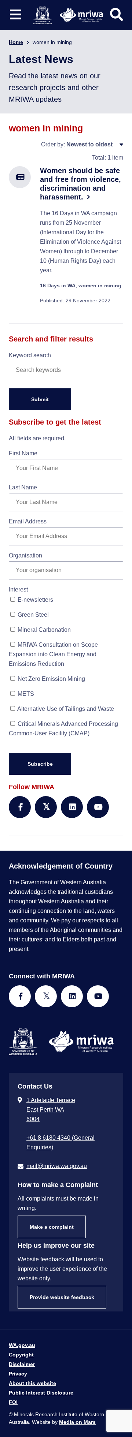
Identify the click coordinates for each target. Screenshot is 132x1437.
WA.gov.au (22, 1345)
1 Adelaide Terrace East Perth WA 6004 (50, 1109)
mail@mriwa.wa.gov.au (56, 1166)
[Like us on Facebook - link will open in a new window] (20, 996)
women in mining (99, 285)
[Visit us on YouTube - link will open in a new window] (98, 996)
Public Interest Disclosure (41, 1393)
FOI (13, 1402)
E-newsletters (34, 600)
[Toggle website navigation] (15, 15)
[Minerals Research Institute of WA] (68, 14)
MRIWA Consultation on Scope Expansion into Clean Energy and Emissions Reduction (53, 654)
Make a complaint (52, 1227)
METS (25, 694)
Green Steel (32, 615)
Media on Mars (77, 1422)
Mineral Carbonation (43, 630)
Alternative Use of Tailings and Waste (65, 709)
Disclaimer (22, 1364)
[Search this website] (116, 14)
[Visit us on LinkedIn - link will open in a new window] (72, 996)
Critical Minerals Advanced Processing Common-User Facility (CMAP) (63, 728)
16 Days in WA (58, 285)
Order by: (53, 144)
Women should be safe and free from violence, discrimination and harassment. (80, 184)
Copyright (21, 1355)
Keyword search (30, 355)
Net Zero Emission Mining (50, 679)
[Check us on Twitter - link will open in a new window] (46, 996)
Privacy (18, 1374)
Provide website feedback (62, 1297)
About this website (32, 1383)
